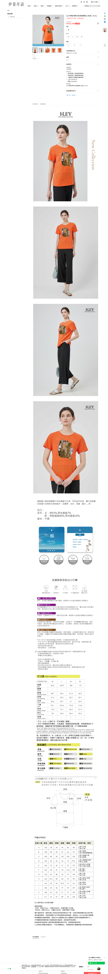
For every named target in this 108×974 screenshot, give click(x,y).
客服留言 (63, 971)
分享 (69, 95)
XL (77, 36)
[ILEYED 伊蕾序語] (16, 4)
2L (81, 36)
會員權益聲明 (64, 973)
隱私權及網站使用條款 (43, 973)
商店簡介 (40, 971)
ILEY (67, 60)
